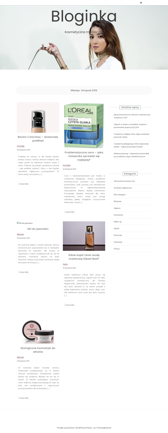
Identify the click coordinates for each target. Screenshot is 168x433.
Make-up (118, 221)
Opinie (116, 228)
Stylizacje (118, 242)
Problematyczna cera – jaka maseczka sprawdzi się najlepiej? (84, 156)
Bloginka (84, 16)
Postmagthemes (104, 427)
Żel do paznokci (37, 229)
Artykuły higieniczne (123, 188)
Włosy (117, 248)
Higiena (117, 208)
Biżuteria (117, 201)
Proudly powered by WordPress (71, 427)
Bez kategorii (119, 194)
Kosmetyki (118, 215)
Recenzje (118, 235)
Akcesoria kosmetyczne (124, 181)
